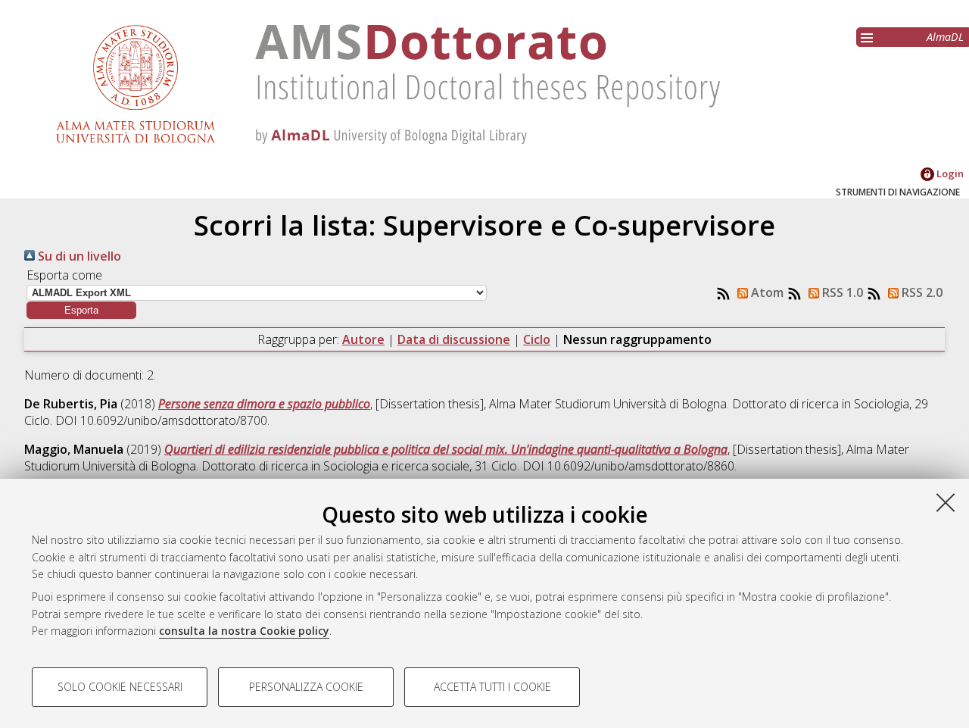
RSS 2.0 (921, 292)
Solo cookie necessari (120, 687)
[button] (81, 310)
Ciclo (536, 339)
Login (949, 173)
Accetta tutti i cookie (492, 687)
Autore (363, 339)
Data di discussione (453, 339)
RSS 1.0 (841, 292)
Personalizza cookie (306, 687)
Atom (766, 292)
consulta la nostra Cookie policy (244, 630)
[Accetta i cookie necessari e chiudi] (945, 502)
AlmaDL (945, 37)
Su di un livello (78, 256)
